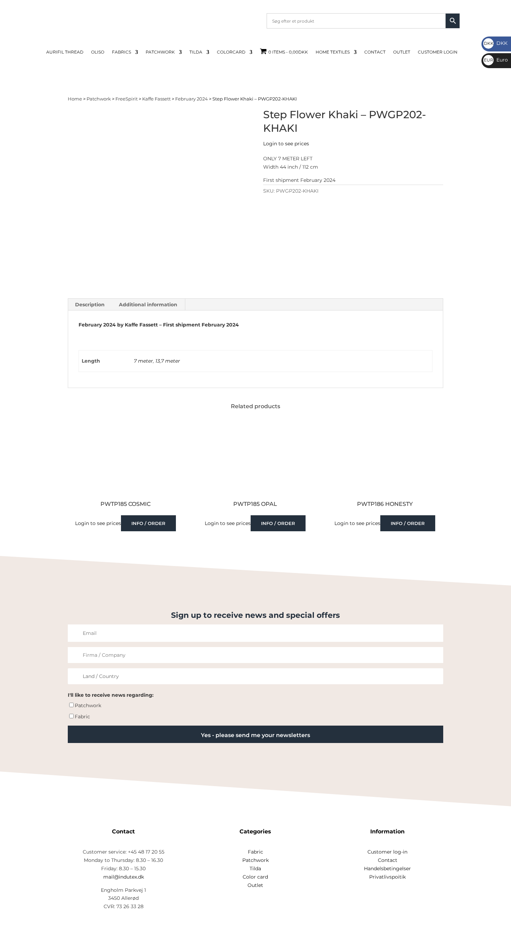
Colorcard (231, 52)
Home (75, 99)
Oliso (97, 52)
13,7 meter (167, 361)
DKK (496, 43)
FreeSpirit (126, 99)
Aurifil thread (64, 52)
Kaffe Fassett (156, 99)
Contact (375, 52)
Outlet (401, 52)
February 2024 (191, 99)
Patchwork (160, 52)
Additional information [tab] (148, 304)
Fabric (82, 716)
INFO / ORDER (148, 523)
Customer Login (437, 52)
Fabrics (121, 52)
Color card (255, 877)
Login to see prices (286, 143)
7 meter (143, 361)
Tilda (195, 52)
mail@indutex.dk (123, 877)
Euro (496, 60)
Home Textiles (333, 52)
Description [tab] (90, 304)
